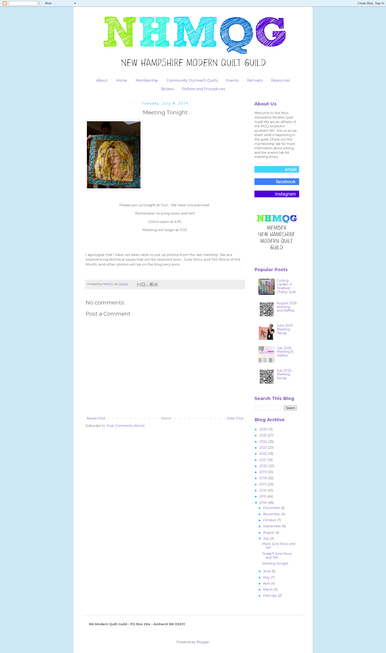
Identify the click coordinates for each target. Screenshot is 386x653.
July (266, 538)
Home (121, 80)
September (272, 526)
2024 (263, 442)
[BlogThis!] (143, 284)
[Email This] (139, 284)
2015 (263, 496)
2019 (263, 472)
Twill (164, 205)
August (269, 532)
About (102, 80)
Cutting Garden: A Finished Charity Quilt (286, 286)
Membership (147, 80)
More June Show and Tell (278, 546)
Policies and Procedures (203, 89)
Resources (280, 80)
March (268, 589)
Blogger (202, 642)
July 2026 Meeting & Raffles (285, 352)
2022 (263, 454)
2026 (263, 429)
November (272, 514)
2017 (263, 484)
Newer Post (96, 418)
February (270, 595)
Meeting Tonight (275, 564)
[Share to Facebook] (151, 284)
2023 (263, 448)
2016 (263, 490)
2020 (263, 466)
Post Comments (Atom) (126, 426)
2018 (263, 478)
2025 (263, 435)
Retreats (254, 80)
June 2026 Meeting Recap (285, 329)
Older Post (235, 418)
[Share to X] (147, 284)
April (267, 583)
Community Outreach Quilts (192, 80)
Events (232, 80)
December (272, 508)
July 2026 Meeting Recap (284, 374)
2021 (263, 460)
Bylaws (167, 89)
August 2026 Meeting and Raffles (287, 307)
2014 (263, 503)
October (270, 520)
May (267, 577)
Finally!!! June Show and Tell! (277, 555)
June (267, 571)
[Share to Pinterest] (156, 284)
